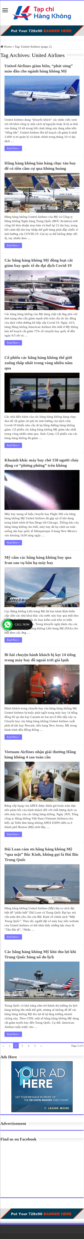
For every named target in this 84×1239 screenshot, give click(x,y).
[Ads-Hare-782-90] (42, 30)
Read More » (13, 148)
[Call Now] (7, 625)
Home (7, 46)
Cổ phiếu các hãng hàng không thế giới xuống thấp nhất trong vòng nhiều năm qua (38, 362)
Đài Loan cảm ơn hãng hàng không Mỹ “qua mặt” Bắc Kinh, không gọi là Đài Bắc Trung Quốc (41, 854)
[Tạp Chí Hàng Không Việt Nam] (42, 12)
